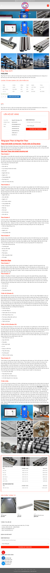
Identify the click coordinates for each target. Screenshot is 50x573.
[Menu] (1, 5)
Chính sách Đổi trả (6, 564)
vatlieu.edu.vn (14, 132)
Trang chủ (22, 13)
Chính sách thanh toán (7, 559)
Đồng (22, 569)
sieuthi (13, 128)
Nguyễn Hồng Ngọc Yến (17, 120)
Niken (31, 569)
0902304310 (14, 122)
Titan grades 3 (13, 221)
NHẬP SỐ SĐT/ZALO (30, 119)
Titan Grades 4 (34, 241)
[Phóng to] (2, 68)
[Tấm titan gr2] (8, 505)
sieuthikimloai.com (15, 126)
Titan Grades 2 (4, 187)
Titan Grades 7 (22, 267)
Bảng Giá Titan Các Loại (39, 515)
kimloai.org (17, 130)
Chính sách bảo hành (7, 562)
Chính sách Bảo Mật (6, 558)
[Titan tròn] (25, 505)
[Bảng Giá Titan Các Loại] (41, 505)
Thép (25, 569)
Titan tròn (19, 515)
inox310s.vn (14, 134)
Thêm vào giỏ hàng (14, 96)
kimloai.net (17, 128)
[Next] (49, 508)
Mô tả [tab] (2, 104)
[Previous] (1, 508)
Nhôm (18, 569)
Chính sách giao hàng (7, 561)
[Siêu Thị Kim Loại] (25, 5)
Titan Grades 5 (40, 295)
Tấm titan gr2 (3, 515)
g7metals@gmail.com (16, 124)
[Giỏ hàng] (48, 6)
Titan (29, 13)
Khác (34, 569)
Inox (16, 569)
